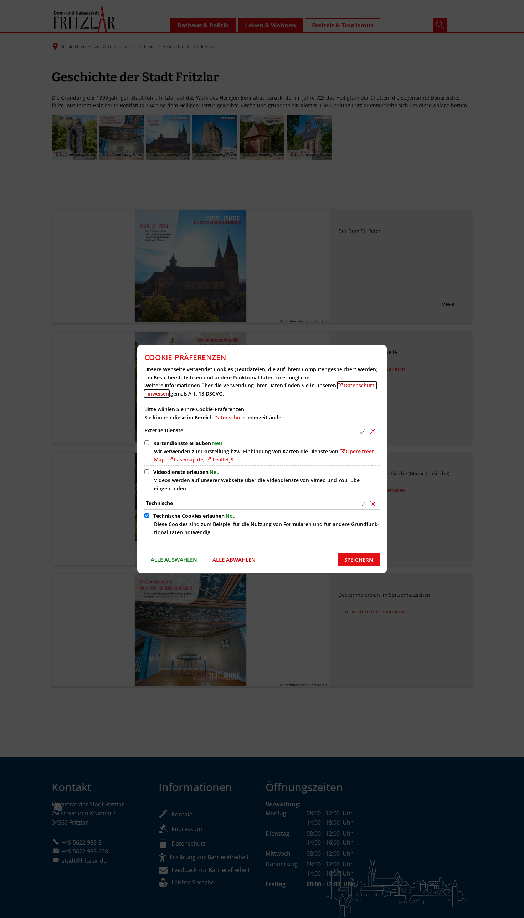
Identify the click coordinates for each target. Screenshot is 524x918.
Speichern (358, 559)
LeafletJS (222, 459)
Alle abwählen (234, 559)
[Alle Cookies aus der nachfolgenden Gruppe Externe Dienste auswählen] (364, 431)
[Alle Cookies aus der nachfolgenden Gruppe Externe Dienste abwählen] (374, 431)
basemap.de (188, 459)
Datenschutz (229, 417)
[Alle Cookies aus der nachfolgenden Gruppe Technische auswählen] (364, 503)
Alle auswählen (174, 559)
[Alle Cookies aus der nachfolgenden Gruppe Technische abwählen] (374, 503)
